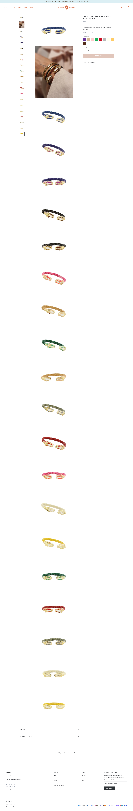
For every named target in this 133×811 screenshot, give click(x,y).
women (13, 7)
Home (5, 7)
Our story (84, 775)
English (8, 801)
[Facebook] (88, 32)
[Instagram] (10, 790)
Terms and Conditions (59, 785)
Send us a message (10, 786)
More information (90, 62)
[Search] (125, 7)
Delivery (55, 778)
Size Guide (23, 729)
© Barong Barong (11, 804)
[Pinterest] (92, 32)
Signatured (19, 807)
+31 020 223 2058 (10, 784)
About (32, 7)
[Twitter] (90, 32)
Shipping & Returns (26, 736)
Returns (55, 780)
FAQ (55, 775)
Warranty (56, 783)
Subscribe (109, 788)
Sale (25, 7)
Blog (83, 780)
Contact (83, 778)
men (19, 7)
